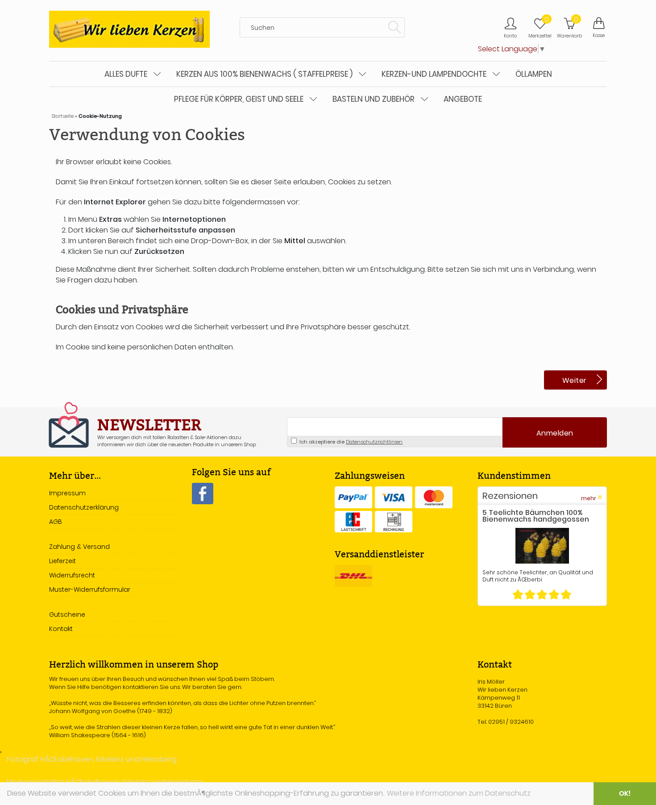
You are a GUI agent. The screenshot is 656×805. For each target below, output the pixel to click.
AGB (55, 521)
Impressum (67, 493)
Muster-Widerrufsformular (89, 589)
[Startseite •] (129, 29)
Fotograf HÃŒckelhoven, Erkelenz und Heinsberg (92, 759)
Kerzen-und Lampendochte (434, 74)
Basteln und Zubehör (373, 99)
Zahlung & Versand (79, 546)
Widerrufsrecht (72, 575)
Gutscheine (67, 614)
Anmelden (554, 433)
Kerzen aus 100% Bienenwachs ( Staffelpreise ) (264, 74)
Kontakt (61, 628)
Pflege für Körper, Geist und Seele (238, 99)
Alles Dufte (125, 74)
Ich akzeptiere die (350, 441)
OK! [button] (625, 793)
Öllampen (533, 74)
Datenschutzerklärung (84, 507)
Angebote (463, 99)
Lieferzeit (62, 560)
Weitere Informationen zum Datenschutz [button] (459, 793)
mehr (591, 497)
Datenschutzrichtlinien (374, 441)
